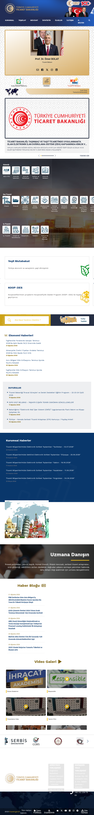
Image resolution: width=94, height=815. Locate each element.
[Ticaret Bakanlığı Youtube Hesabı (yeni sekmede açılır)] (66, 810)
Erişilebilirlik (49, 812)
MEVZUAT (34, 20)
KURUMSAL (9, 20)
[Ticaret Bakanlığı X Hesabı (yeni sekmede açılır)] (61, 810)
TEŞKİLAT (22, 20)
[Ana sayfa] (22, 8)
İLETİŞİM (70, 20)
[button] (39, 156)
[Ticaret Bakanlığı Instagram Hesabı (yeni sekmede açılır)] (73, 810)
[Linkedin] (56, 69)
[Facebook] (42, 69)
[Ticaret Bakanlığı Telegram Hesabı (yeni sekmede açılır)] (77, 810)
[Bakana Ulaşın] (37, 69)
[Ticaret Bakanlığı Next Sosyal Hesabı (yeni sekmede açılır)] (57, 810)
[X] (47, 69)
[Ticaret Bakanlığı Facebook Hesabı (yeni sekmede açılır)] (69, 810)
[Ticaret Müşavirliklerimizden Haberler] (47, 519)
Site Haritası (84, 811)
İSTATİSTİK (46, 20)
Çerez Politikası (37, 811)
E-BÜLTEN (81, 21)
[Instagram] (52, 69)
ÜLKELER (58, 20)
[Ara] (89, 20)
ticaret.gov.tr (14, 812)
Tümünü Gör (84, 156)
